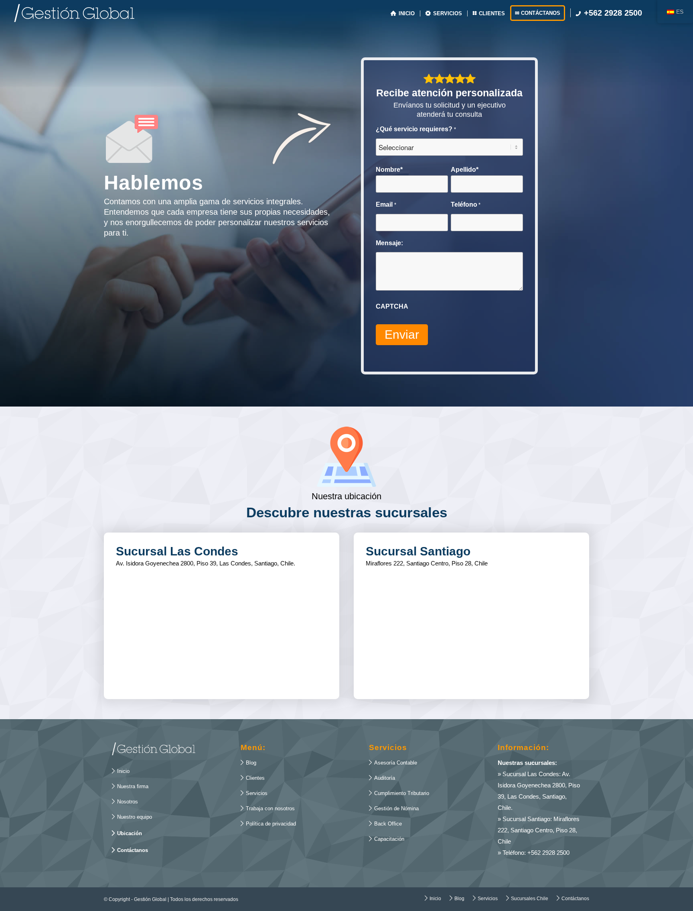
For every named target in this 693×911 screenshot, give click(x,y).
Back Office (385, 823)
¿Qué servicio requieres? (416, 129)
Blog (248, 762)
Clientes (253, 778)
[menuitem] (402, 13)
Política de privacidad (268, 823)
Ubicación (127, 833)
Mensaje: (389, 243)
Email (386, 204)
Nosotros (125, 801)
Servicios (254, 793)
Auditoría (382, 778)
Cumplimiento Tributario (399, 793)
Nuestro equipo (132, 816)
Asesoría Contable (393, 762)
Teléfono (465, 204)
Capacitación (386, 839)
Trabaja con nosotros (268, 808)
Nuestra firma (130, 786)
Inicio (121, 771)
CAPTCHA (392, 306)
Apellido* (464, 169)
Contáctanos (130, 850)
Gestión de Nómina (394, 808)
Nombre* (389, 169)
